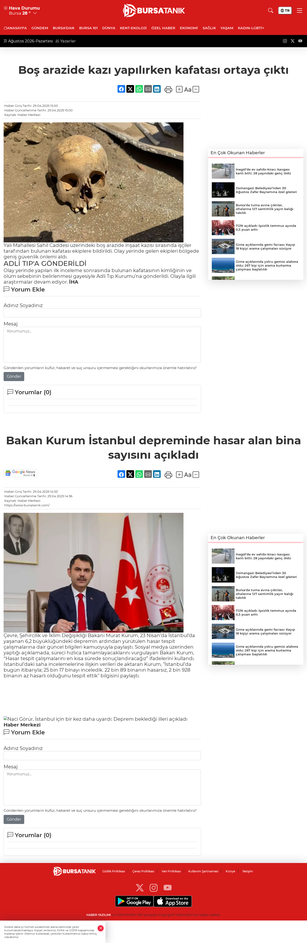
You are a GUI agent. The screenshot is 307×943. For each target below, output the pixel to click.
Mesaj (11, 324)
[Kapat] (101, 928)
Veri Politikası (171, 871)
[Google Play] (134, 901)
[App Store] (173, 901)
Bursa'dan (63, 28)
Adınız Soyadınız (23, 305)
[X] (139, 887)
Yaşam (226, 28)
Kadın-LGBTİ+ (251, 28)
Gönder (14, 376)
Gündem (39, 28)
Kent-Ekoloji (133, 28)
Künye (230, 871)
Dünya (108, 28)
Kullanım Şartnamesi (203, 871)
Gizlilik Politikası (113, 871)
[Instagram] (153, 887)
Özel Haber (163, 28)
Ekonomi (189, 28)
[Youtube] (167, 887)
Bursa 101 (88, 28)
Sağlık (209, 28)
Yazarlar (67, 41)
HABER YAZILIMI (98, 915)
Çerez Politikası (143, 871)
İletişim (247, 871)
